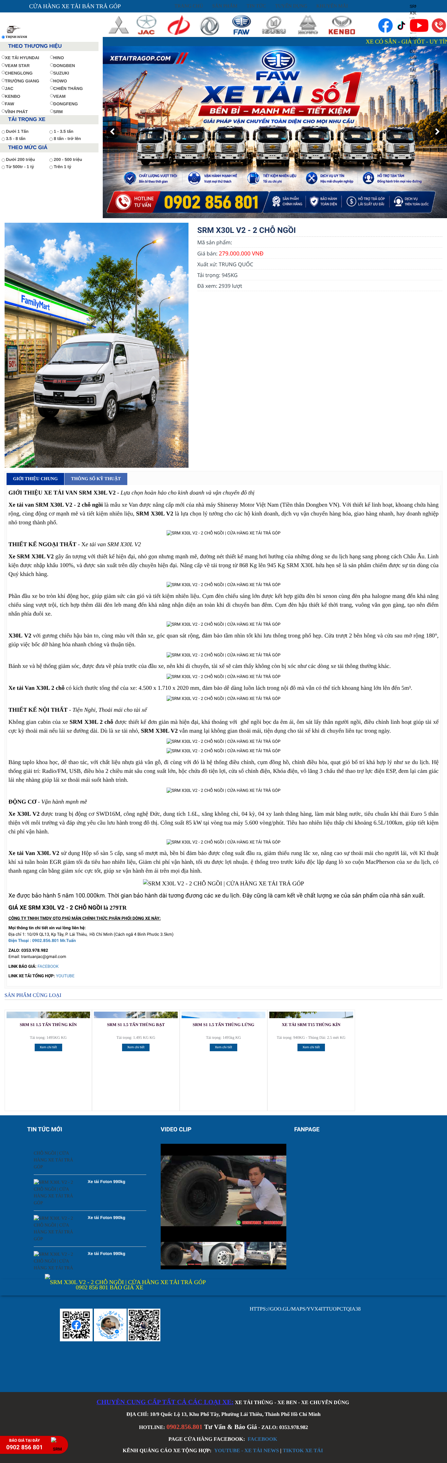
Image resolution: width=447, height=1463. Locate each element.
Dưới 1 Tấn (17, 131)
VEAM (59, 96)
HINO (58, 57)
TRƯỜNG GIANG (22, 80)
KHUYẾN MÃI (332, 6)
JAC (9, 88)
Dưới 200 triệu (20, 159)
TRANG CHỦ (188, 6)
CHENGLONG (19, 73)
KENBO (12, 96)
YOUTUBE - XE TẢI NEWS (246, 1451)
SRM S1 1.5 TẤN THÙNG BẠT (136, 1024)
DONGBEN (64, 65)
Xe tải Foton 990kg (106, 1157)
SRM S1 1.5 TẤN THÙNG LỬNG (223, 1024)
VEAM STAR (17, 65)
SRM (58, 111)
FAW (9, 103)
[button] (112, 132)
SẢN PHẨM (224, 6)
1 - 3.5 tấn (63, 131)
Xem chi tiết (48, 1047)
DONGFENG (65, 103)
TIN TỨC (256, 6)
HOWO (60, 80)
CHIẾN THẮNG (68, 88)
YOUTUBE (65, 976)
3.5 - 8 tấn (16, 138)
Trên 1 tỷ (62, 166)
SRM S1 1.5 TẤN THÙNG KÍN (48, 1024)
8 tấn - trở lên (67, 138)
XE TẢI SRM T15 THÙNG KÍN (311, 1024)
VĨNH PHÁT (16, 111)
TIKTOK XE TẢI (303, 1451)
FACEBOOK (48, 966)
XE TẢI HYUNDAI (22, 57)
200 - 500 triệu (68, 159)
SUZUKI (61, 73)
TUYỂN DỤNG (291, 6)
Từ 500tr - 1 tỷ (20, 166)
